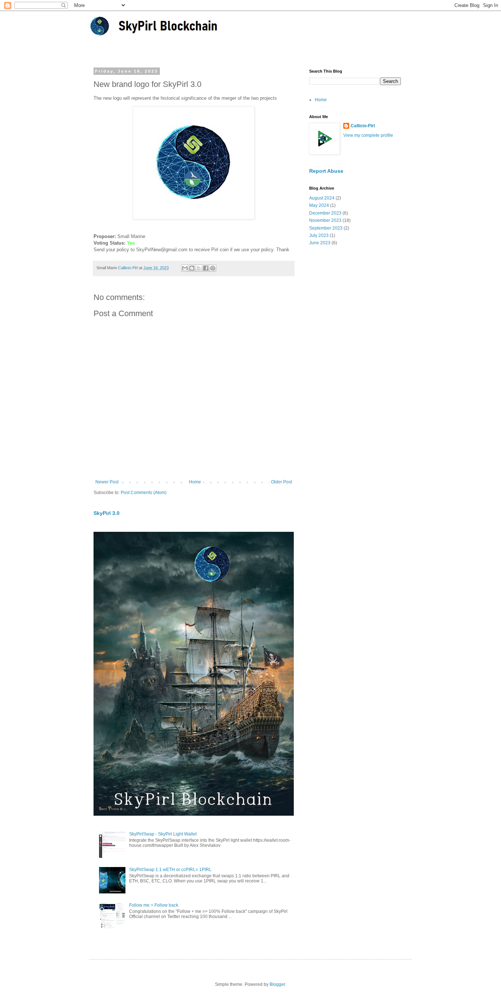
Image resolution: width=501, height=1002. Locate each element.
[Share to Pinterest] (212, 268)
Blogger (277, 984)
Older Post (281, 481)
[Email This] (185, 268)
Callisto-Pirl (363, 125)
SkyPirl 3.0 (107, 513)
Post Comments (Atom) (144, 492)
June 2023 (319, 242)
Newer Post (106, 481)
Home (195, 481)
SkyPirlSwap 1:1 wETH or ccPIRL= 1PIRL (170, 869)
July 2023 (319, 235)
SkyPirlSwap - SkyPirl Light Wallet (163, 834)
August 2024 (321, 198)
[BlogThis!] (191, 268)
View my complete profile (368, 135)
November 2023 (325, 220)
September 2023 (326, 228)
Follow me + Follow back (153, 905)
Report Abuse (326, 171)
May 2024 (319, 205)
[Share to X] (198, 268)
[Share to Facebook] (205, 268)
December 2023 (325, 213)
